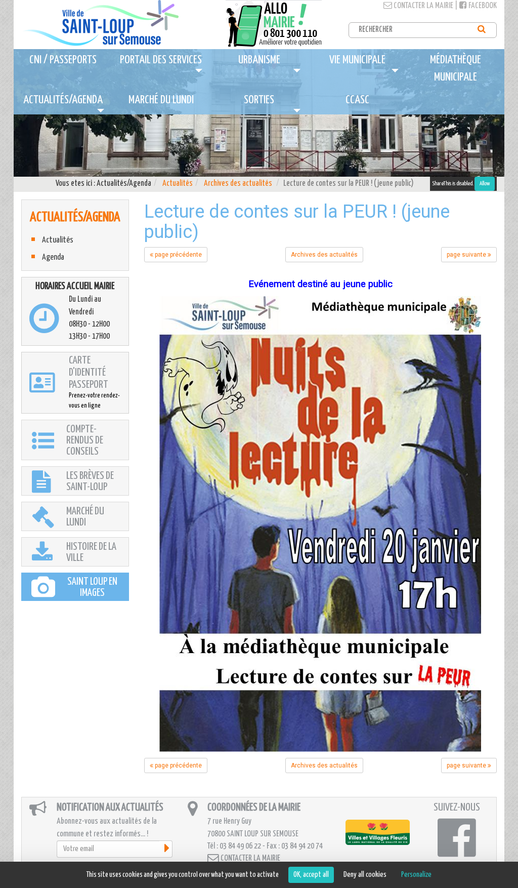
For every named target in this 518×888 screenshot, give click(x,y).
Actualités (177, 183)
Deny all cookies (364, 874)
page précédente (177, 254)
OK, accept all (311, 874)
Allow (485, 183)
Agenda (53, 257)
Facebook (482, 6)
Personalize (416, 874)
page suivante (467, 254)
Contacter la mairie (422, 6)
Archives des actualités (238, 183)
